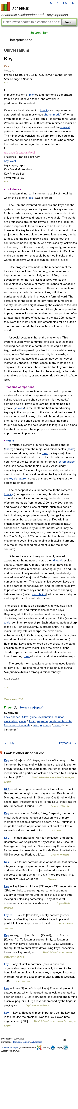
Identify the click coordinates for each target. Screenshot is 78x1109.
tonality (44, 110)
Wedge (37, 725)
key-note (42, 721)
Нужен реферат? (32, 707)
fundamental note (60, 721)
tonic (45, 453)
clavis (22, 721)
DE (57, 3)
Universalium (39, 33)
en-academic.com (15, 6)
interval (65, 127)
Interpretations (21, 40)
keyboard (65, 742)
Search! (69, 22)
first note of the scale (17, 725)
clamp (47, 725)
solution (59, 717)
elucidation (11, 721)
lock (30, 197)
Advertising (36, 1042)
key (12, 742)
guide (33, 717)
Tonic (32, 721)
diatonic (58, 560)
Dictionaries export (10, 1047)
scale (71, 449)
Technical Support (21, 1042)
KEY (7, 789)
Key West (10, 161)
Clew (25, 717)
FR (72, 3)
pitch (32, 94)
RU (50, 3)
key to (8, 915)
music (10, 440)
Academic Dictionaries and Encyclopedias (34, 15)
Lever (57, 725)
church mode (52, 114)
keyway (19, 408)
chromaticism (67, 461)
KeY (6, 862)
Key (6, 760)
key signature (17, 478)
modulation (39, 594)
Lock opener (12, 717)
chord (8, 449)
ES (65, 3)
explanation (45, 717)
